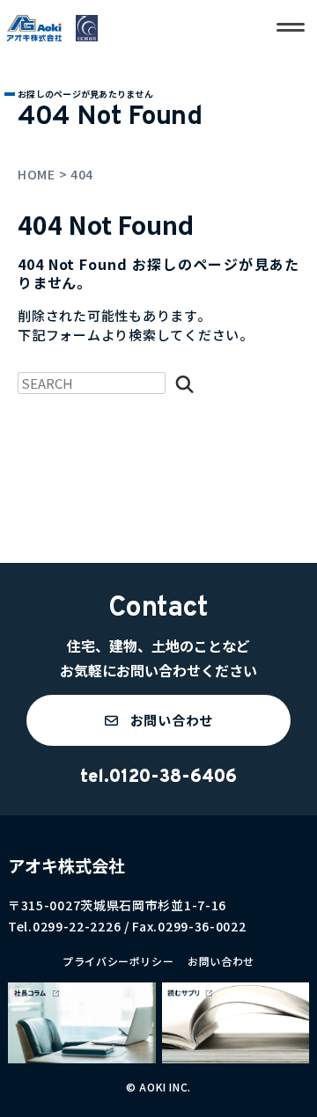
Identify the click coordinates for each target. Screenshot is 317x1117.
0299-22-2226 (77, 926)
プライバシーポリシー (118, 960)
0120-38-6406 (173, 777)
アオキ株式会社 (66, 865)
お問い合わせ (221, 960)
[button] (158, 721)
